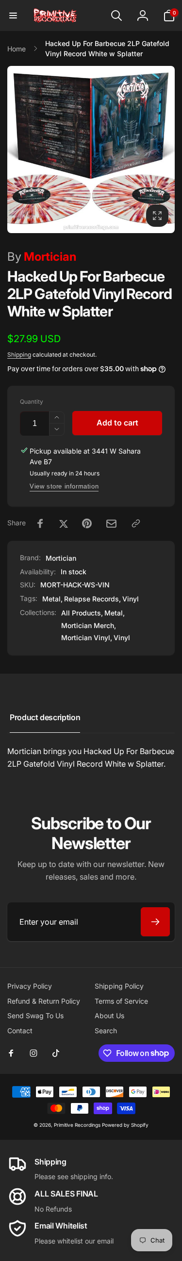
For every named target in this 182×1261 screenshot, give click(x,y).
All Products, (82, 613)
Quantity (31, 401)
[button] (13, 15)
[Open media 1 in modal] (91, 149)
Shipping (19, 354)
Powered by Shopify (125, 1125)
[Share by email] (111, 524)
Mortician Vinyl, (86, 637)
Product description (45, 717)
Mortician (41, 257)
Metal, (114, 613)
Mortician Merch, (88, 625)
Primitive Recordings (77, 1125)
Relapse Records (91, 599)
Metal (51, 599)
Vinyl (130, 599)
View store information (64, 486)
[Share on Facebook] (40, 523)
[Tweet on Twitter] (63, 523)
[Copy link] (136, 523)
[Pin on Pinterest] (87, 523)
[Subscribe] (155, 921)
